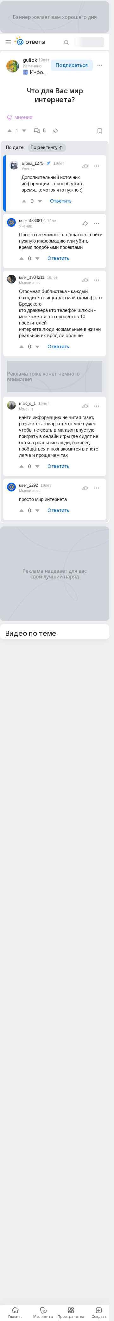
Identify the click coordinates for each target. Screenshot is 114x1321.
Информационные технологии (39, 72)
